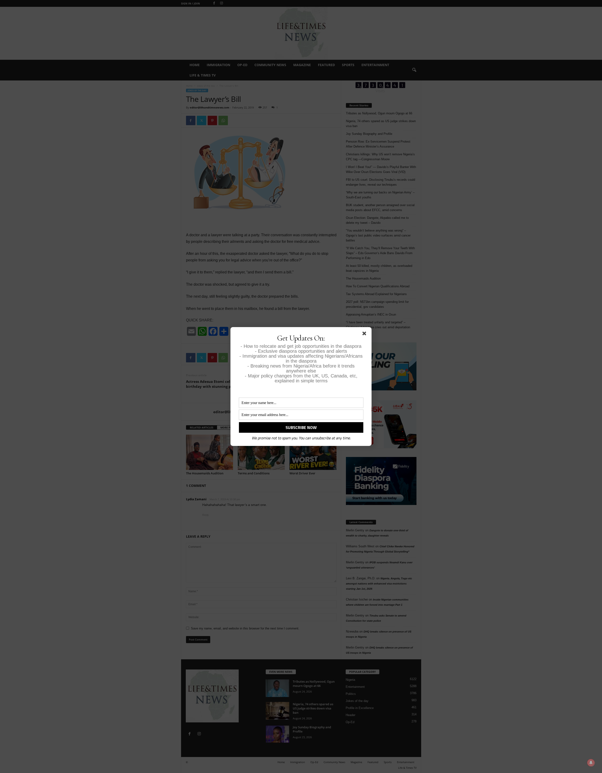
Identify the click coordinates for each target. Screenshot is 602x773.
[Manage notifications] (591, 762)
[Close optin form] (365, 334)
